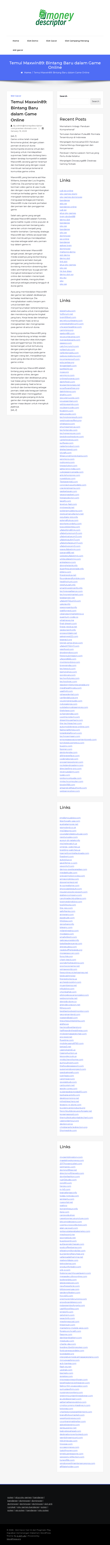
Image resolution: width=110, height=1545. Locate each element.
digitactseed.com (68, 449)
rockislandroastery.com (71, 765)
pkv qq (63, 226)
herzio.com (65, 1186)
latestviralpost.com (69, 1283)
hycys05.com (66, 1295)
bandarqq (65, 200)
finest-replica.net (68, 626)
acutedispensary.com (70, 1399)
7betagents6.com (69, 481)
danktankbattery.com (71, 1337)
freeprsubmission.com (71, 655)
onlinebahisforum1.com (72, 323)
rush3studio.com (68, 1179)
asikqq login (66, 245)
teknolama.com (68, 1263)
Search (63, 96)
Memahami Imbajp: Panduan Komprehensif (75, 128)
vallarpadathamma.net (71, 1257)
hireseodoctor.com (69, 497)
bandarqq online (68, 206)
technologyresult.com (71, 417)
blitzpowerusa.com (69, 1289)
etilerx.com (65, 572)
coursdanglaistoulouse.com (74, 834)
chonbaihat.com (68, 992)
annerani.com (67, 914)
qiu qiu (63, 277)
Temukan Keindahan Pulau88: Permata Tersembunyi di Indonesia (80, 136)
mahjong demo (68, 252)
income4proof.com (70, 359)
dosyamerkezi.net (69, 882)
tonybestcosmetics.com (72, 742)
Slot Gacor (51, 40)
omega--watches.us (70, 846)
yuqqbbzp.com (67, 478)
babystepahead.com (70, 1431)
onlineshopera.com (69, 378)
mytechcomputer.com (71, 781)
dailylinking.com (68, 391)
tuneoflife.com (67, 1460)
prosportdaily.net (68, 633)
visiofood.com (67, 649)
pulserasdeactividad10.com (73, 1091)
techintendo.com (68, 430)
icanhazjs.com (67, 1075)
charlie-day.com (68, 1344)
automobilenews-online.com (74, 726)
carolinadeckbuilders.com (73, 898)
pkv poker (43, 1510)
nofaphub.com (67, 349)
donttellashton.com (70, 1176)
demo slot (65, 219)
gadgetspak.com (68, 491)
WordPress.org (14, 1539)
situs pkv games (68, 213)
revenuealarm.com (69, 771)
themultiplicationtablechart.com (76, 1117)
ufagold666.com (68, 659)
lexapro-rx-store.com (70, 1104)
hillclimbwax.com (68, 1440)
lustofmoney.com (69, 1450)
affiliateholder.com (69, 1466)
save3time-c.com (68, 863)
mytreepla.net (67, 507)
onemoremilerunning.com (73, 1299)
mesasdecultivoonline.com (73, 1276)
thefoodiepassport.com (72, 1066)
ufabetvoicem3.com (70, 546)
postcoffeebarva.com (71, 1247)
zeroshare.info (67, 924)
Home (16, 40)
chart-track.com (68, 959)
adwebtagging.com (70, 1424)
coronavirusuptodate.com (73, 485)
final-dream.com (68, 623)
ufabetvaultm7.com (70, 539)
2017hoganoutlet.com (71, 1163)
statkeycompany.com (71, 895)
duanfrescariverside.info (72, 568)
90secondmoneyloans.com (74, 456)
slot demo (65, 255)
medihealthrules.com (71, 688)
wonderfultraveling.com (72, 963)
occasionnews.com (69, 1447)
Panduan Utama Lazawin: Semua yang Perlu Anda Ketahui (79, 154)
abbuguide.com (68, 414)
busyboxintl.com (68, 1241)
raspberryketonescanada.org (74, 684)
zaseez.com (66, 343)
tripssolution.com (68, 465)
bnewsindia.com (68, 665)
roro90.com (66, 1183)
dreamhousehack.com (71, 720)
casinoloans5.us (67, 1050)
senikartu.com (67, 1199)
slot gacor (18, 50)
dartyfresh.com (67, 381)
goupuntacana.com (70, 336)
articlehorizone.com (70, 475)
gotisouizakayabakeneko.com (75, 1231)
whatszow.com (67, 423)
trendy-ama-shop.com (71, 643)
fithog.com (65, 1008)
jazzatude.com (67, 917)
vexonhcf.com (67, 866)
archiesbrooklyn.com (70, 982)
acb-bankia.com (68, 1363)
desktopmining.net (69, 1098)
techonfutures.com (69, 678)
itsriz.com (64, 1212)
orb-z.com (65, 1270)
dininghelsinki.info (69, 565)
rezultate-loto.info (69, 517)
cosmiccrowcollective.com (73, 1225)
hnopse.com (66, 1444)
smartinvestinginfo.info (71, 588)
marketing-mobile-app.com (74, 1328)
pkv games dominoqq (71, 197)
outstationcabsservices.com (74, 707)
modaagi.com (67, 934)
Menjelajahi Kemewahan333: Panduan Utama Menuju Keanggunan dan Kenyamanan (79, 145)
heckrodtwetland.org (70, 1027)
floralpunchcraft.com (70, 1331)
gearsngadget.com (69, 494)
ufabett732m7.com (69, 646)
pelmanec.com (67, 1166)
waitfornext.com (68, 610)
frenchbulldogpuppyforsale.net (76, 1111)
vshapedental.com (69, 694)
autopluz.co (66, 859)
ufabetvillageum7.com (71, 543)
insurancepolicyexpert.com (73, 892)
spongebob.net (68, 1237)
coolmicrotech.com (70, 717)
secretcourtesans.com (71, 320)
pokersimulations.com (71, 510)
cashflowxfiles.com (69, 1308)
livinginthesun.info (69, 1208)
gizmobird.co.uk (68, 827)
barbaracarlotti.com (70, 1095)
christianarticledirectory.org (73, 1127)
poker (10, 1497)
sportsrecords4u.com (71, 523)
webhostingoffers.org (70, 420)
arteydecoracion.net (70, 1004)
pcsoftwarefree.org (69, 388)
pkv (61, 281)
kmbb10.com (66, 1312)
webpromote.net (68, 998)
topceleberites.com (70, 526)
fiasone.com (66, 1334)
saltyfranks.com (67, 911)
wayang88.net (67, 552)
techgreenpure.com (70, 433)
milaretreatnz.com (69, 930)
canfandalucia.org (69, 697)
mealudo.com (67, 1341)
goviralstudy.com (68, 1082)
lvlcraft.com (66, 452)
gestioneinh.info (68, 630)
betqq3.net (65, 1046)
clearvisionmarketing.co (72, 613)
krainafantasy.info (68, 1192)
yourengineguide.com (71, 701)
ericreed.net (66, 1037)
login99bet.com (68, 317)
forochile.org (66, 956)
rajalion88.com (67, 333)
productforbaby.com (70, 1266)
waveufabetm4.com (70, 549)
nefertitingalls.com (69, 352)
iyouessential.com (69, 401)
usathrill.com (66, 691)
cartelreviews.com (69, 439)
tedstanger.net (67, 597)
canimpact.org (67, 1079)
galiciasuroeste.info (69, 940)
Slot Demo (32, 40)
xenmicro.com (67, 375)
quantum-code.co (69, 617)
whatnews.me (67, 620)
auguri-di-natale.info (70, 840)
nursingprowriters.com (71, 1392)
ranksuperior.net (68, 1428)
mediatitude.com (68, 872)
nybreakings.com (68, 704)
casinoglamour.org (69, 1120)
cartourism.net (67, 1085)
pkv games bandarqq (28, 1507)
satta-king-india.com (70, 468)
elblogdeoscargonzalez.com (74, 995)
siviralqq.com (66, 1376)
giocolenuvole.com (69, 398)
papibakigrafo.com (69, 1072)
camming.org (66, 330)
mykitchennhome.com (71, 1059)
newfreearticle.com (70, 1286)
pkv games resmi (68, 194)
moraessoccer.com (69, 953)
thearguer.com (67, 1324)
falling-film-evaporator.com (74, 1386)
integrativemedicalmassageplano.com (79, 1357)
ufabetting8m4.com (70, 530)
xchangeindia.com (69, 713)
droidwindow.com (69, 652)
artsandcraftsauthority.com (73, 788)
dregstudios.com (68, 946)
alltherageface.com (70, 755)
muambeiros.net (68, 985)
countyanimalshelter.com (73, 1421)
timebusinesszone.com (71, 1453)
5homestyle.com (68, 1130)
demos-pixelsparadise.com (73, 869)
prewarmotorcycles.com (72, 875)
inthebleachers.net (69, 1101)
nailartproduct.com (69, 446)
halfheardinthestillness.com (74, 1030)
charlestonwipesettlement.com (76, 1411)
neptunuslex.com (69, 837)
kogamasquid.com (69, 1114)
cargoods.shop (67, 1215)
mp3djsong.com (68, 830)
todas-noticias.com (69, 1196)
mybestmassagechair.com (73, 1033)
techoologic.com (68, 681)
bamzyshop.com (68, 672)
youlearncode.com (69, 407)
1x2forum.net (66, 314)
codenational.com (69, 759)
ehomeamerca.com (70, 427)
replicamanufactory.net (72, 514)
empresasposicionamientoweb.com (78, 739)
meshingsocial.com (69, 1321)
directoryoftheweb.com (72, 1173)
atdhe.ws (64, 1024)
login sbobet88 (67, 216)
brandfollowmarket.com (72, 1415)
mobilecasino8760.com (72, 1043)
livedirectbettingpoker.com (74, 1347)
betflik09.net (66, 369)
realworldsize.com (69, 1260)
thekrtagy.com (67, 710)
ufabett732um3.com (70, 601)
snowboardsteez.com (71, 1302)
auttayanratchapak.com (72, 1244)
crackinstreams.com (70, 488)
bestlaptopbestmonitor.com (74, 1011)
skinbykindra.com (68, 752)
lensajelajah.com (68, 365)
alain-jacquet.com (69, 1228)
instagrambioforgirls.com (72, 1305)
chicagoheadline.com (71, 327)
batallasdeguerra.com (71, 943)
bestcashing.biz (67, 975)
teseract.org (66, 639)
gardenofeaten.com (70, 1292)
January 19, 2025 (19, 131)
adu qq (63, 203)
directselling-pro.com (71, 768)
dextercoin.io (66, 1124)
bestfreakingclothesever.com (75, 1382)
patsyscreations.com (70, 356)
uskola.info (65, 604)
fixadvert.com (67, 856)
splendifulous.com (69, 520)
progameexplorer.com (71, 762)
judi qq (63, 210)
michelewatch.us (68, 843)
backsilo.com (66, 1373)
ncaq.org (64, 372)
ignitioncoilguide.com (70, 778)
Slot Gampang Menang (77, 40)
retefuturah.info (68, 584)
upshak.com (66, 1370)
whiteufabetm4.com (70, 559)
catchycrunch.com (69, 346)
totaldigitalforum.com (71, 733)
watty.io (63, 1205)
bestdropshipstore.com (72, 436)
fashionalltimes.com (70, 730)
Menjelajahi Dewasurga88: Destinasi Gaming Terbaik (78, 162)
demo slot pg (66, 274)
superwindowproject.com (73, 1069)
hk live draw (66, 271)
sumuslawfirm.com (69, 1389)
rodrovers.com (67, 462)
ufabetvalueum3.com (71, 536)
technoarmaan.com (70, 736)
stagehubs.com (68, 311)
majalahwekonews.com (72, 1160)
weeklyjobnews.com (70, 1418)
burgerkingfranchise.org (72, 1254)
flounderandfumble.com (72, 578)
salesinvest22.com (69, 636)
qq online (64, 239)
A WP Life (21, 1536)
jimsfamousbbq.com (70, 817)
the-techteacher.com (71, 723)
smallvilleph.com (68, 937)
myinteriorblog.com (70, 662)
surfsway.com (66, 443)
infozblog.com (67, 988)
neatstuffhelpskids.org (71, 950)
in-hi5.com (65, 1189)
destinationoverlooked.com (74, 1434)
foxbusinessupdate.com (72, 1350)
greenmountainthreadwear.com (76, 1395)
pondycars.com (68, 675)
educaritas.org (67, 362)
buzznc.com (66, 746)
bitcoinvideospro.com (71, 1221)
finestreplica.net (68, 575)
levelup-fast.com (68, 504)
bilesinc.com (66, 927)
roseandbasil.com (69, 1017)
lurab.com (65, 775)
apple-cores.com (68, 1088)
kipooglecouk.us (68, 1056)
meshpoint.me (67, 1234)
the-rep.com (66, 908)
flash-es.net (65, 1366)
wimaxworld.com (68, 969)
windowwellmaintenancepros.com (77, 1463)
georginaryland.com (70, 1014)
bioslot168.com (67, 784)
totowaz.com (66, 1408)
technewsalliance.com (71, 591)
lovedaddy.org (67, 1353)
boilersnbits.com (68, 1279)
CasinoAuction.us (68, 1053)
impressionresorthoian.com (74, 1379)
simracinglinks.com (69, 879)
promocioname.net (70, 966)
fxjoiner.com (66, 749)
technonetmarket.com (71, 594)
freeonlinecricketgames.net (74, 972)
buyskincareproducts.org (72, 1108)
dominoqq (65, 235)
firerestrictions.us (68, 979)
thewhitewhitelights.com (72, 1021)
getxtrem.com (67, 1315)
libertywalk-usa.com (70, 821)
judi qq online (66, 190)
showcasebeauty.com (71, 888)
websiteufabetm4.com (71, 555)
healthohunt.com (69, 581)
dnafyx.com (66, 394)
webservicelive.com (70, 791)
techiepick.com (68, 668)
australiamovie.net (69, 824)
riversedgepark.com (70, 340)
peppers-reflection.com (72, 1457)
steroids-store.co (68, 1001)
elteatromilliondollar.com (72, 1250)
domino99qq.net (68, 1170)
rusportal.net (66, 1202)
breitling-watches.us (70, 850)
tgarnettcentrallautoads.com (74, 853)
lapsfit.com (65, 501)
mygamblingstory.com (71, 1157)
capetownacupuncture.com (74, 1218)
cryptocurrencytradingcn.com (75, 1405)
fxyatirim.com (66, 410)
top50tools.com (68, 904)
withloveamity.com (69, 404)
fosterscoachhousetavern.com (75, 1273)
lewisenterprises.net (70, 385)
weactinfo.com (67, 1318)
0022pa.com (66, 921)
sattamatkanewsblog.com (73, 1402)
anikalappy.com (68, 562)
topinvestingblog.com (71, 901)
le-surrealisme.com (69, 885)
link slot (63, 261)
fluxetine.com (67, 1040)
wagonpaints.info (68, 607)
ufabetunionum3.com (71, 533)
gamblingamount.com (71, 1437)
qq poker (20, 1510)
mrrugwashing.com (70, 1360)
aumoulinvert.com (69, 1062)
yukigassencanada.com (71, 472)
